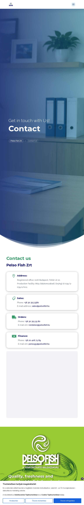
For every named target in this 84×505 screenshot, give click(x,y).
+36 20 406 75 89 (33, 340)
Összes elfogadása (67, 501)
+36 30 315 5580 (31, 302)
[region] (42, 493)
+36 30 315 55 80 (32, 321)
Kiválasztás (14, 501)
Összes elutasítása (39, 501)
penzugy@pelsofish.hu (39, 344)
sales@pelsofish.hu (40, 306)
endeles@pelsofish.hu (39, 325)
